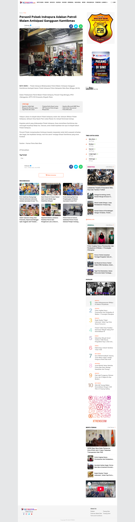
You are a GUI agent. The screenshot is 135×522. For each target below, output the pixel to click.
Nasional (78, 2)
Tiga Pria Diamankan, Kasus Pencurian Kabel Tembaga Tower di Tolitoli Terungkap (103, 272)
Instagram (26, 516)
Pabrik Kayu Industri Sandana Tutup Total (104, 349)
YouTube (32, 516)
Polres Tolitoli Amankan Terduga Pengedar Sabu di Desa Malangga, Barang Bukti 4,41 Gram (103, 256)
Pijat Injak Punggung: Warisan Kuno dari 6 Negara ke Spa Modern (104, 377)
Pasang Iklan (106, 511)
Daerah (58, 2)
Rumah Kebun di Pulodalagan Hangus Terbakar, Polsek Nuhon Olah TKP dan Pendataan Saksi (103, 212)
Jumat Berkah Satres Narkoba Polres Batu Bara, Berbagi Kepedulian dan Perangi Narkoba (104, 367)
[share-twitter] (76, 26)
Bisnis (47, 2)
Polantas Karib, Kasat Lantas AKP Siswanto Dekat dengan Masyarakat (50, 108)
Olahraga (92, 159)
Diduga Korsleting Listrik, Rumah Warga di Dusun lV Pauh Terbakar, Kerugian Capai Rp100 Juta (102, 196)
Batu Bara (40, 2)
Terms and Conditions (96, 515)
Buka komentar (52, 175)
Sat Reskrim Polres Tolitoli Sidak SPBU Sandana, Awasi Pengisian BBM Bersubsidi (103, 264)
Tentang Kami (106, 513)
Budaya (52, 2)
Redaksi (93, 511)
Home (21, 13)
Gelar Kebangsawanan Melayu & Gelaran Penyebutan (104, 303)
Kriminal (71, 2)
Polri (22, 158)
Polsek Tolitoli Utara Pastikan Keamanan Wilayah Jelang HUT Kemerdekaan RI (104, 329)
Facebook (24, 516)
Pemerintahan (100, 2)
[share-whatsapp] (81, 26)
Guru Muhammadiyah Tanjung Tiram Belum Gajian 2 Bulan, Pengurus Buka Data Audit (104, 357)
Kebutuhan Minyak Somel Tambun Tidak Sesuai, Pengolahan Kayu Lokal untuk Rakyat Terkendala (104, 340)
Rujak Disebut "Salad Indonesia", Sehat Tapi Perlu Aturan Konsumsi (103, 322)
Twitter (29, 516)
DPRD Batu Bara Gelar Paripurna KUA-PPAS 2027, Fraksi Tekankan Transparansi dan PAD (99, 450)
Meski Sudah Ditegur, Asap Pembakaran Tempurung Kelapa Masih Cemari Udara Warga (103, 204)
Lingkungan (92, 154)
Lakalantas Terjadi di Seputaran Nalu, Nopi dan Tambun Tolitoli (100, 189)
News (83, 2)
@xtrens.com (90, 219)
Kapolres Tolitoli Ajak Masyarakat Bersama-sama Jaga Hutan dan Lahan (30, 108)
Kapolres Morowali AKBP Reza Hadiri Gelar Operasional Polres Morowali (71, 108)
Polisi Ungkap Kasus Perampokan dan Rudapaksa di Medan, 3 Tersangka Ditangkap (100, 248)
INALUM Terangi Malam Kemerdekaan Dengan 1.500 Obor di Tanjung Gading (103, 387)
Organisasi (90, 2)
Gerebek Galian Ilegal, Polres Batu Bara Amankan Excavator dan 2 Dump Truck (104, 466)
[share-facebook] (71, 26)
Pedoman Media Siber (96, 513)
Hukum (64, 2)
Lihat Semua (109, 167)
